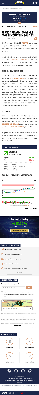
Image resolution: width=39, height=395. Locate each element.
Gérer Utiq (32, 380)
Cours (3, 26)
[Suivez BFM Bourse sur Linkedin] (30, 371)
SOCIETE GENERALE (20, 60)
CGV (21, 382)
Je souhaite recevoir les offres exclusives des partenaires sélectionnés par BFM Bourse (18, 295)
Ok (29, 288)
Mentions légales (27, 378)
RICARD (25, 43)
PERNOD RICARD (17, 78)
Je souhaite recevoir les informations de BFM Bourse (17, 292)
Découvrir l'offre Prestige (19, 231)
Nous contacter (11, 378)
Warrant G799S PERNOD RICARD (12, 8)
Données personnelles (10, 380)
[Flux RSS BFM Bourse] (8, 371)
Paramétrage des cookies (23, 380)
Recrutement (19, 378)
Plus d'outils (19, 273)
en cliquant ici (33, 328)
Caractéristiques (11, 26)
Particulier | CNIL (17, 325)
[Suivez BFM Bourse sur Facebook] (16, 371)
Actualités (28, 26)
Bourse (3, 8)
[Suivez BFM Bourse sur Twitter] (23, 371)
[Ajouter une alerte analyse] (35, 39)
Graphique (20, 26)
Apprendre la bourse (8, 334)
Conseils (20, 8)
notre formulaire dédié (15, 320)
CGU (18, 382)
